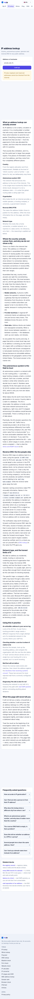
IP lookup (11, 6)
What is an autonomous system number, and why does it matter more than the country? (17, 818)
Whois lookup (6, 952)
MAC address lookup (8, 977)
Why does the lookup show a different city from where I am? (14, 809)
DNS (28, 6)
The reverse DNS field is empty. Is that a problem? (15, 828)
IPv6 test (4, 985)
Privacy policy (6, 994)
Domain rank (5, 979)
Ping (23, 6)
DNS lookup (23, 542)
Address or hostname (10, 59)
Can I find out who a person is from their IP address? (16, 801)
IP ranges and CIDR (8, 974)
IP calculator (5, 969)
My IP (4, 6)
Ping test (4, 955)
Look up (17, 67)
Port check (5, 963)
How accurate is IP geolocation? (15, 794)
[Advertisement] (17, 28)
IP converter (5, 971)
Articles (4, 988)
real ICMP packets (25, 687)
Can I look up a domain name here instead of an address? (15, 852)
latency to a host (8, 878)
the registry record (9, 865)
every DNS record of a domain (12, 870)
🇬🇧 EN (25, 2)
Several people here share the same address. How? (16, 844)
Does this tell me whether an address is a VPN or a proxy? (17, 836)
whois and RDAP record (11, 446)
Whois (18, 6)
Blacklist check (6, 960)
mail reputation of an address (12, 883)
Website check (6, 966)
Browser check (6, 982)
